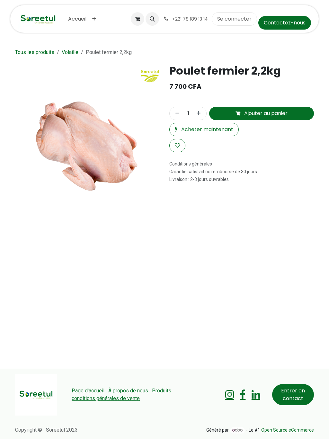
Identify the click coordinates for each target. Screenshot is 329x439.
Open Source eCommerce (287, 430)
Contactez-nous (285, 22)
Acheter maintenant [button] (206, 129)
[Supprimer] (176, 113)
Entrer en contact (293, 394)
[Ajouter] (199, 113)
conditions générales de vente (106, 398)
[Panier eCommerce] (137, 19)
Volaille (70, 52)
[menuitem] (77, 19)
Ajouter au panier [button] (265, 113)
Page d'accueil (88, 391)
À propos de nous (128, 391)
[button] (152, 19)
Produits (161, 391)
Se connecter (234, 18)
